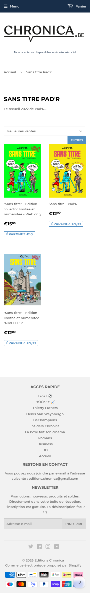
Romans (45, 438)
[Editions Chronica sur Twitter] (30, 547)
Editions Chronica (49, 560)
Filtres (77, 140)
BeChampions (45, 420)
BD (45, 450)
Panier (80, 6)
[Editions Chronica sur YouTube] (56, 547)
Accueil (10, 72)
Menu (15, 6)
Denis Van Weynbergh (45, 414)
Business (45, 444)
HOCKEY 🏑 (45, 402)
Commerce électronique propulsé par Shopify (43, 565)
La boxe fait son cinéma (45, 432)
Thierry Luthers (45, 408)
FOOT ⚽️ (45, 396)
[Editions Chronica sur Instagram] (48, 547)
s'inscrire (74, 524)
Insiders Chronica (45, 426)
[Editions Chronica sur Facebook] (39, 547)
